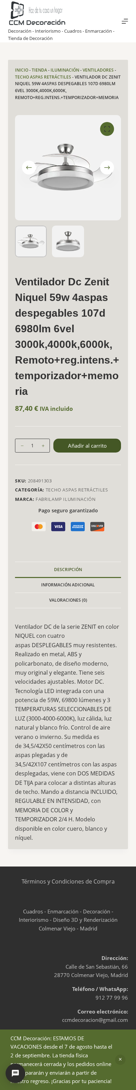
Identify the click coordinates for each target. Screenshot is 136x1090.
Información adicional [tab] (68, 585)
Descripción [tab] (68, 569)
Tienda (39, 70)
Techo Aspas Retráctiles (43, 77)
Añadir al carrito (87, 445)
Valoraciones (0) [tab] (68, 600)
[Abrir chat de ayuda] (15, 1073)
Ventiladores (98, 70)
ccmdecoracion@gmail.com (95, 1019)
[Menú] (125, 21)
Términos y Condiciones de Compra (68, 881)
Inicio (21, 70)
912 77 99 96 (112, 997)
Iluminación (65, 70)
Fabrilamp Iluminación (66, 499)
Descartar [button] (120, 1060)
